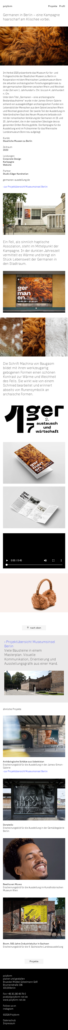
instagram (8, 1008)
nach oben (35, 627)
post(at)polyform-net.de (15, 996)
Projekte (52, 6)
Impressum (9, 1023)
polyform (7, 6)
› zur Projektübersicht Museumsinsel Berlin (25, 186)
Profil (62, 6)
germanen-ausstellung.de (16, 179)
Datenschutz (9, 1020)
